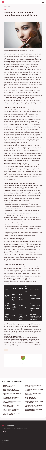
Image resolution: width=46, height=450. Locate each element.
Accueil (5, 6)
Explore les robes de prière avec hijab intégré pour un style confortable (11, 410)
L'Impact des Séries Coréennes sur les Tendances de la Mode (33, 386)
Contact (3, 442)
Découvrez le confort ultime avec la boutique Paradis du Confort (32, 398)
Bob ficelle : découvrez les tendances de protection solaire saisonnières (11, 398)
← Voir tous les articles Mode (10, 371)
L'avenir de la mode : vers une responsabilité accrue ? (9, 386)
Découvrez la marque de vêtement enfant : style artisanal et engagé (33, 410)
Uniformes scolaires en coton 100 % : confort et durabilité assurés (34, 402)
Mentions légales (5, 440)
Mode (9, 6)
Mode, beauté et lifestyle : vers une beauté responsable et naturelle (11, 414)
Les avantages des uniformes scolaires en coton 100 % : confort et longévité (33, 406)
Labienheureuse (9, 425)
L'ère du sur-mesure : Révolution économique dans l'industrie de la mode (11, 390)
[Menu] (43, 2)
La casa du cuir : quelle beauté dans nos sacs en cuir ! (12, 394)
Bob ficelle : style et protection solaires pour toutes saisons (34, 390)
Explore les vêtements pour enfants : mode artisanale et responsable (12, 402)
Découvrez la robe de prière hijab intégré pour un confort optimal (11, 406)
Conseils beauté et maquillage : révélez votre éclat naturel (33, 394)
